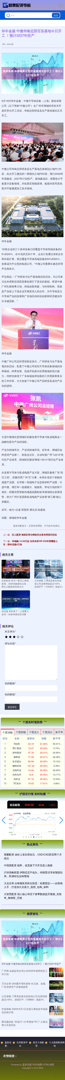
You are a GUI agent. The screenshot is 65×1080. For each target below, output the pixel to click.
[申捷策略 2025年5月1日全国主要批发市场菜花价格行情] (56, 1010)
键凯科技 (16, 765)
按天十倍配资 (38, 1044)
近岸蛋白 (16, 761)
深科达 (17, 778)
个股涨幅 (8, 732)
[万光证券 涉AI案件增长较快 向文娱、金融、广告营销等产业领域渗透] (56, 985)
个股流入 (34, 732)
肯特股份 (16, 752)
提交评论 (12, 707)
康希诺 (17, 756)
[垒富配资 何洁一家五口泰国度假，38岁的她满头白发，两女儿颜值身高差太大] (16, 568)
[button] (4, 820)
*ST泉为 (17, 783)
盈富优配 (8, 1044)
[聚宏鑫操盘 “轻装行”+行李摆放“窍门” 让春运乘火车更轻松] (56, 1023)
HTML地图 (48, 1064)
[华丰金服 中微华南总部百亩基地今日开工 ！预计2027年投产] (32, 940)
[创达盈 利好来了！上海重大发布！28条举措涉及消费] (16, 599)
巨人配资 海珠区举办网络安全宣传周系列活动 (34, 534)
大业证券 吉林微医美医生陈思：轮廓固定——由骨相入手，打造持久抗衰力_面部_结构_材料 (33, 885)
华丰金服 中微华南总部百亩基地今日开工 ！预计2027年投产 (31, 963)
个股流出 (47, 732)
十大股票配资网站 (57, 1044)
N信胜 (17, 743)
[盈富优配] (16, 5)
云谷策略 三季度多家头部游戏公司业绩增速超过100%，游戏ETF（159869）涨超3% (24, 998)
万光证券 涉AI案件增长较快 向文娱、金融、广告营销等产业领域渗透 (25, 985)
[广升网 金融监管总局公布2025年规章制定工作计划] (56, 972)
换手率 (59, 732)
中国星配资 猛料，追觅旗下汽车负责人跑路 (28, 865)
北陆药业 (16, 770)
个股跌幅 (21, 732)
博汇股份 (16, 748)
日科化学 (16, 774)
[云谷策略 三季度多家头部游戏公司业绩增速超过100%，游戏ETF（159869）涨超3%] (48, 568)
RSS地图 (37, 1064)
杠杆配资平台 (22, 1044)
